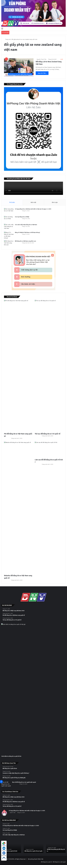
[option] (11, 846)
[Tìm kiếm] (65, 28)
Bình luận (55, 202)
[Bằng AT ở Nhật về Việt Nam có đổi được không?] (9, 235)
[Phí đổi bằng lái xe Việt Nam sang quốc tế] (18, 366)
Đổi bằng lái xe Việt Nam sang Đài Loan (25, 241)
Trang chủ (8, 39)
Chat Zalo (4, 850)
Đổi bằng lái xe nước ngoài (59, 862)
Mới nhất (33, 202)
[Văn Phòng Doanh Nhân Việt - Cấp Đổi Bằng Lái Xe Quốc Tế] (33, 13)
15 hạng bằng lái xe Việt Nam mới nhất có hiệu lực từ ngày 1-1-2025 (33, 209)
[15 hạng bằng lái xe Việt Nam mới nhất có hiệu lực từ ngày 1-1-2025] (9, 211)
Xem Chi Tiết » (42, 73)
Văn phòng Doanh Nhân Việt (35, 859)
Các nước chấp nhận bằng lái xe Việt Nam (26, 224)
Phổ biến (12, 202)
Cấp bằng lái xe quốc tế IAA (54, 851)
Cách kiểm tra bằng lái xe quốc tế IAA (11, 756)
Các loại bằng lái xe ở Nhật (22, 217)
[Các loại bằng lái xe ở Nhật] (9, 219)
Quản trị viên (12, 812)
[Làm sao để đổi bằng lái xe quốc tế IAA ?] (49, 450)
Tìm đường (4, 845)
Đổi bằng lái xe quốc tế (46, 862)
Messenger (3, 855)
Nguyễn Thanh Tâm (41, 59)
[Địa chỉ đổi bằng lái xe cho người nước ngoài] (6, 784)
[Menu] (2, 28)
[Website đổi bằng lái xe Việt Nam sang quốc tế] (18, 507)
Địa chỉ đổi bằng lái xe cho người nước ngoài (24, 782)
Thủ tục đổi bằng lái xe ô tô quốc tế (47, 434)
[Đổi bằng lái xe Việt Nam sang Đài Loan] (9, 243)
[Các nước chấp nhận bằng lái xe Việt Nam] (9, 227)
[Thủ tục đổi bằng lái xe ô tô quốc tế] (49, 366)
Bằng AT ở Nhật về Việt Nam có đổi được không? (27, 232)
